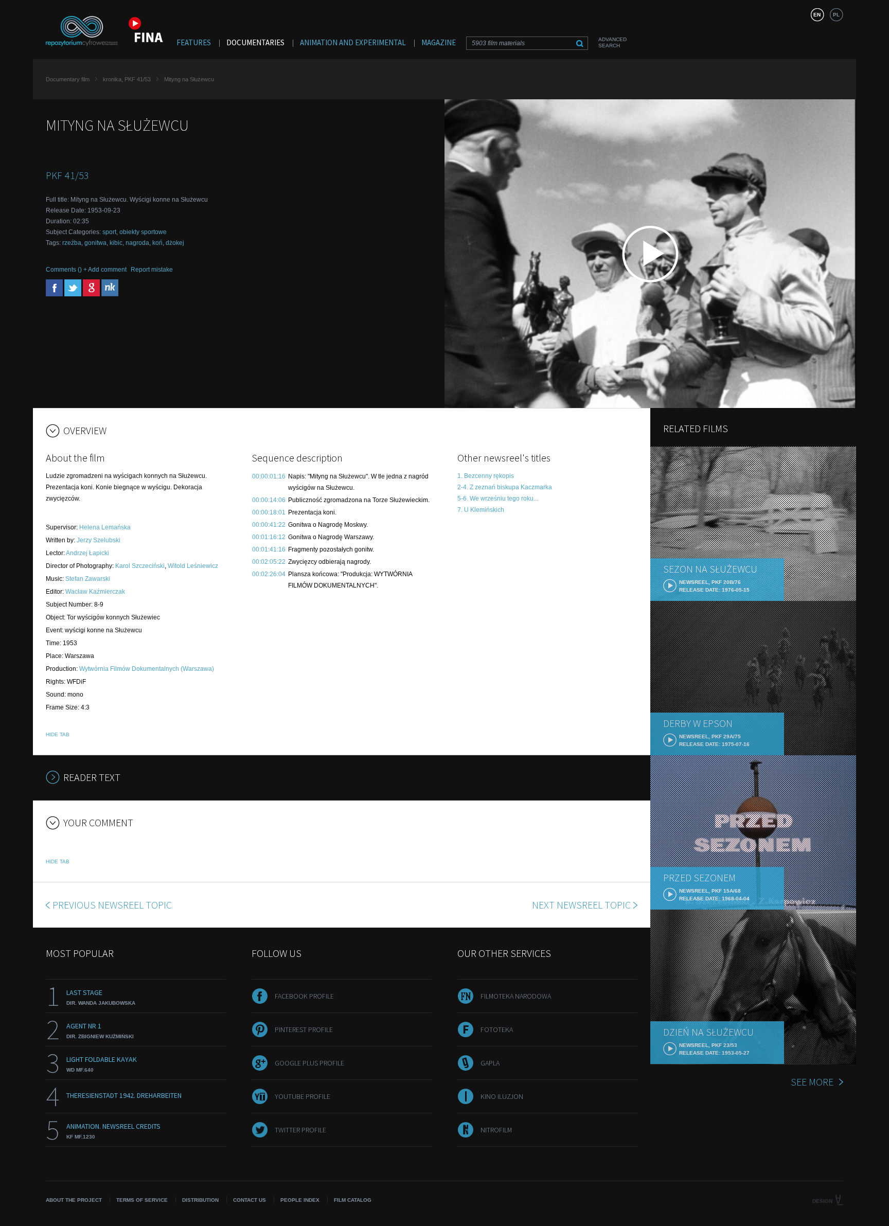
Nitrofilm (496, 1129)
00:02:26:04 (269, 574)
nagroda (137, 242)
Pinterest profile (304, 1029)
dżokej (175, 242)
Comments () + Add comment (86, 269)
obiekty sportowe (143, 232)
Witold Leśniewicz (193, 566)
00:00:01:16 (269, 476)
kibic (116, 242)
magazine (438, 42)
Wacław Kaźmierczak (95, 591)
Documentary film (68, 79)
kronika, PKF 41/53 (127, 79)
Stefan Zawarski (87, 578)
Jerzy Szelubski (98, 540)
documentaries (255, 42)
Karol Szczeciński (140, 566)
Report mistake (152, 269)
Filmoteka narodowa (516, 996)
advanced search (612, 42)
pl (836, 14)
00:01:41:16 (269, 549)
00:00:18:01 (269, 512)
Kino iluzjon (502, 1096)
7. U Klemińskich (480, 509)
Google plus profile (309, 1063)
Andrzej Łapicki (87, 553)
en (817, 14)
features (193, 42)
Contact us (249, 1200)
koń (157, 242)
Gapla (490, 1063)
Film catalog (352, 1200)
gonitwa (95, 242)
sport (109, 232)
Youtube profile (302, 1096)
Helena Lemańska (105, 527)
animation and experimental (353, 42)
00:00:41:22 (269, 524)
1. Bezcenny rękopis (485, 475)
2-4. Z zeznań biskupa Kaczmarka (504, 487)
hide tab (57, 734)
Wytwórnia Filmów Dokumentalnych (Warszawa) (146, 668)
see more (812, 1081)
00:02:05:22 (269, 561)
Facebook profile (304, 996)
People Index (299, 1200)
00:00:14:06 (269, 500)
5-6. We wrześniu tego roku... (497, 498)
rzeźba (71, 242)
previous (112, 904)
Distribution (200, 1200)
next (581, 904)
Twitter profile (300, 1129)
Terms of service (142, 1200)
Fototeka (497, 1029)
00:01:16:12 (269, 537)
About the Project (74, 1200)
